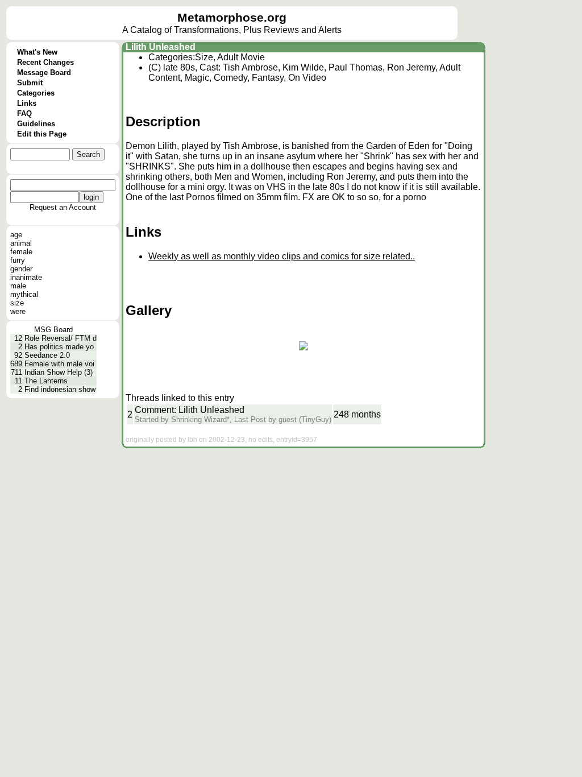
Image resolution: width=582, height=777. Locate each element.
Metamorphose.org (231, 17)
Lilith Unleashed (161, 47)
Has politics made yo (59, 346)
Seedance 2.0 (47, 355)
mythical (24, 294)
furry (17, 260)
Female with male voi (59, 363)
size (17, 303)
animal (21, 243)
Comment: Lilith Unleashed (189, 410)
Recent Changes (45, 62)
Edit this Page (41, 134)
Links (26, 103)
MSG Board (53, 329)
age (16, 234)
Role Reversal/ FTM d (60, 338)
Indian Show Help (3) (58, 372)
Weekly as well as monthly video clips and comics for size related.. (281, 256)
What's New (37, 52)
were (18, 311)
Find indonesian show (59, 389)
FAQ (24, 113)
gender (21, 268)
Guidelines (36, 123)
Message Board (44, 72)
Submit (30, 82)
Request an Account (63, 207)
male (18, 286)
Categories (36, 93)
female (21, 251)
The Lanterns (46, 381)
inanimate (26, 277)
